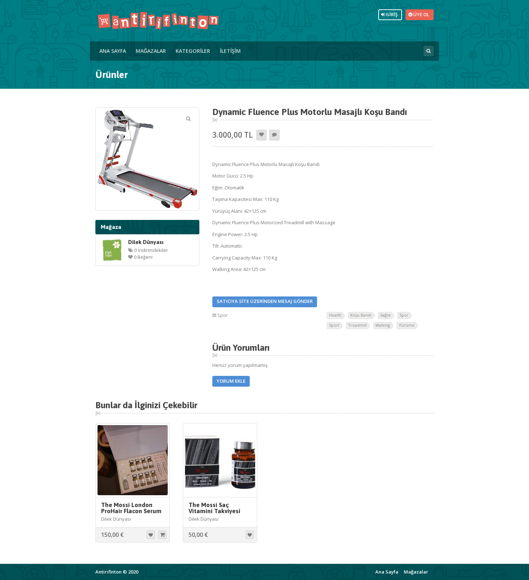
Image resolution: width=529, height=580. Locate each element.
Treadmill (357, 325)
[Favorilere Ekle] (261, 135)
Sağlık (385, 315)
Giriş (391, 14)
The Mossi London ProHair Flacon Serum (131, 508)
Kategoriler (193, 50)
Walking (382, 325)
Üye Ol (420, 14)
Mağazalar (151, 50)
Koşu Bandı (360, 315)
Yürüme (407, 325)
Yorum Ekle (231, 381)
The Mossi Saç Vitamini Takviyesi (214, 508)
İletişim (230, 50)
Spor (222, 315)
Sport (334, 325)
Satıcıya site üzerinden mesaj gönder (265, 301)
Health (335, 315)
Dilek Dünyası (145, 242)
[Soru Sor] (274, 135)
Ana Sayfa (112, 50)
